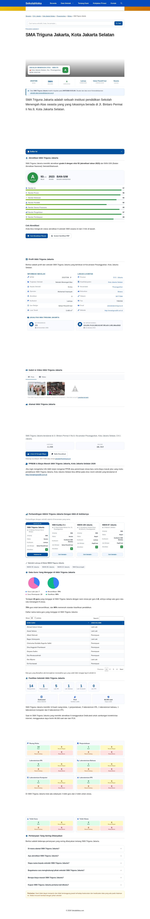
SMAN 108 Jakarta (84, 525)
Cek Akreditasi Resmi (38, 236)
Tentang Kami (83, 3)
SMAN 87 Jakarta (109, 525)
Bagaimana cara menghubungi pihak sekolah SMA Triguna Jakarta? (56, 870)
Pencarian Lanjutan (32, 29)
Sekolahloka (34, 3)
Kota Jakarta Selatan (49, 16)
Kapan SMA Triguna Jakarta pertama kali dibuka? (48, 885)
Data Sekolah (66, 3)
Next (121, 669)
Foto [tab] (32, 377)
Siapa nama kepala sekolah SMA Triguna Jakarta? (48, 863)
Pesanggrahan (61, 16)
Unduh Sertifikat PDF (62, 236)
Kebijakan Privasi (99, 3)
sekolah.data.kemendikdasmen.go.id (41, 93)
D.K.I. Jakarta (37, 16)
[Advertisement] (75, 130)
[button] (121, 3)
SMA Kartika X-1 (58, 525)
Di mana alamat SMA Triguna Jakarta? (43, 849)
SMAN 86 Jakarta (48, 567)
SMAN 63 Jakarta (63, 567)
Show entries (33, 618)
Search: (96, 618)
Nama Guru (31, 623)
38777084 (119, 296)
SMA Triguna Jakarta (35, 527)
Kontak (113, 3)
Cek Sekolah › (62, 554)
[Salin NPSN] (70, 277)
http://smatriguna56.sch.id (114, 310)
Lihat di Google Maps (38, 454)
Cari (119, 23)
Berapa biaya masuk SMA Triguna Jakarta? (46, 878)
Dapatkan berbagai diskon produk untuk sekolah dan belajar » (75, 8)
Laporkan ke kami (83, 397)
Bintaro (70, 16)
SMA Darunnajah (78, 567)
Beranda (53, 3)
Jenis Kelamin (96, 623)
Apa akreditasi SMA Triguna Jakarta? (43, 856)
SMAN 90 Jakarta (33, 567)
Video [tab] (44, 377)
